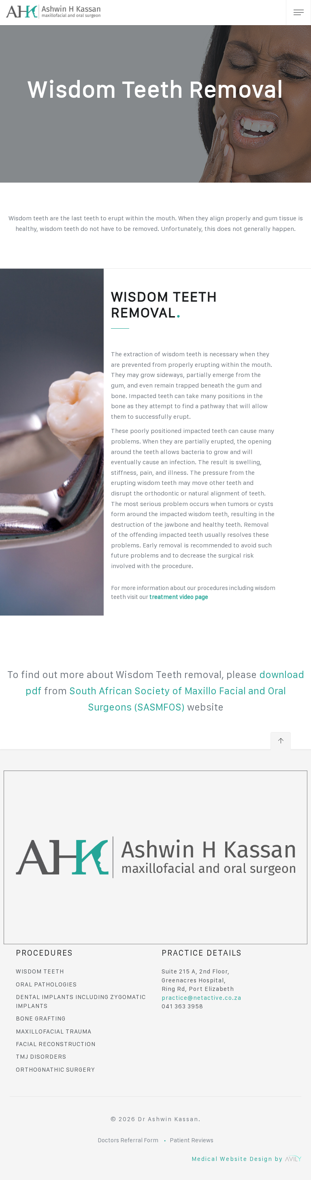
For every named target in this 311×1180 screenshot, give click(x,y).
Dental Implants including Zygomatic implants (81, 1001)
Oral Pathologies (46, 984)
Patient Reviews (191, 1140)
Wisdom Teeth (40, 971)
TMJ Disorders (41, 1056)
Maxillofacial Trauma (54, 1031)
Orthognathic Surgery (55, 1069)
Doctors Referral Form (128, 1140)
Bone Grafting (41, 1018)
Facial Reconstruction (56, 1044)
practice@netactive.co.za (201, 997)
